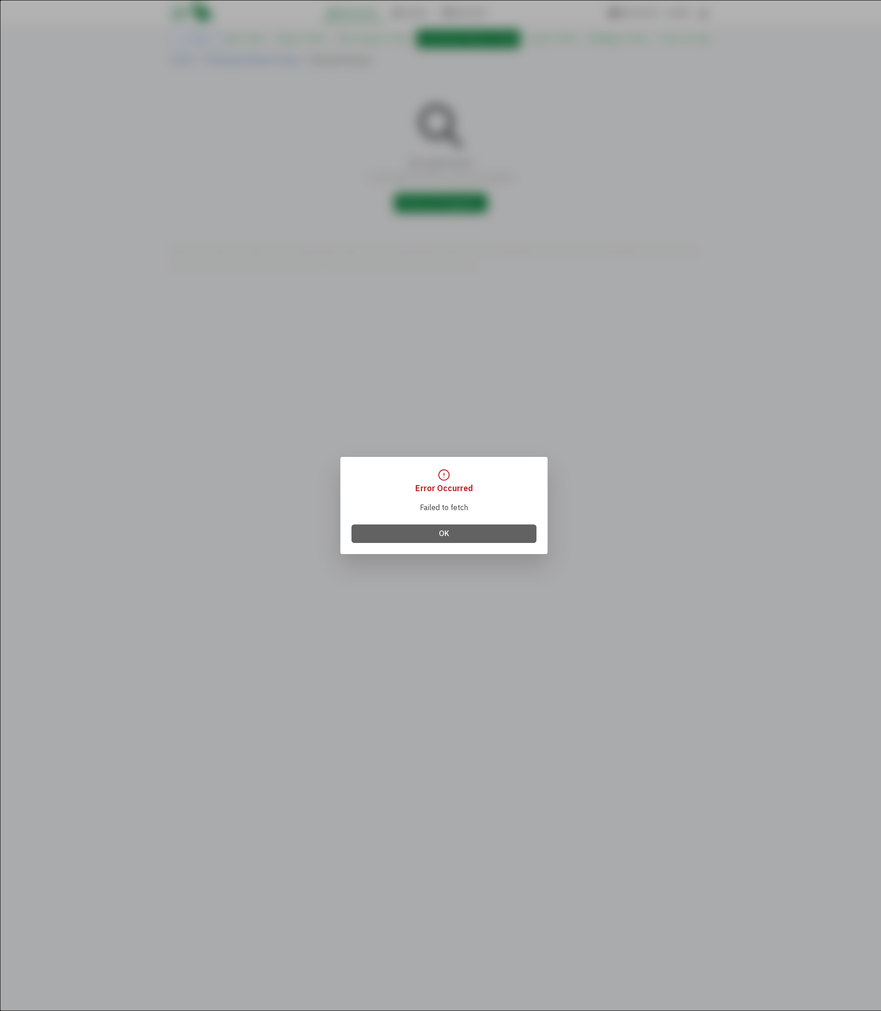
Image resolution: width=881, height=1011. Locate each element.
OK (444, 533)
